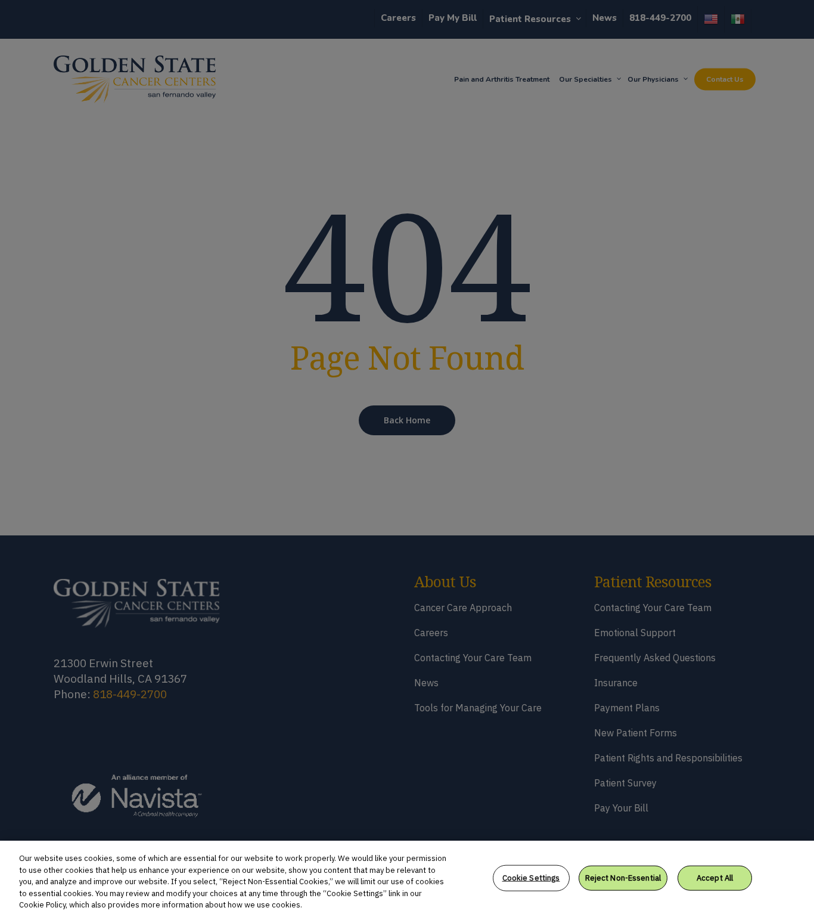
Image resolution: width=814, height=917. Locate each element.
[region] (407, 879)
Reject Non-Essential (623, 878)
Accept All (715, 878)
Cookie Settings (531, 878)
